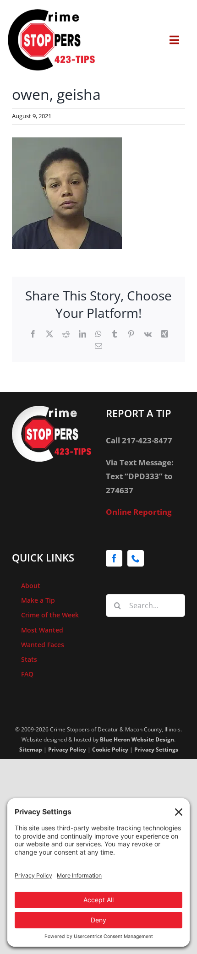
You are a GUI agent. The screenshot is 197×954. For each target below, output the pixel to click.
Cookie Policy (110, 749)
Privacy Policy (67, 749)
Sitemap (30, 749)
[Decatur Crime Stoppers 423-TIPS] (51, 13)
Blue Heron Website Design (137, 739)
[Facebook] (114, 558)
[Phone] (135, 558)
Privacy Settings (156, 749)
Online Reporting (139, 512)
